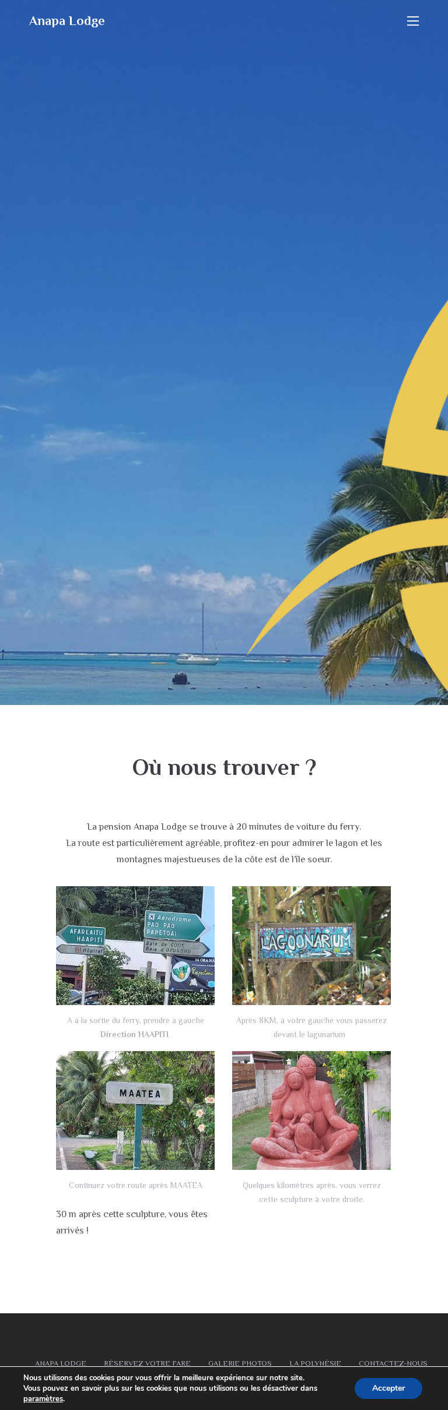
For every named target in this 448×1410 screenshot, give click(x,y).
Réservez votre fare (147, 1363)
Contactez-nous (393, 1363)
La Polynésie (315, 1363)
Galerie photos (240, 1363)
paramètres (43, 1399)
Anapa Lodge (67, 20)
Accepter (388, 1388)
